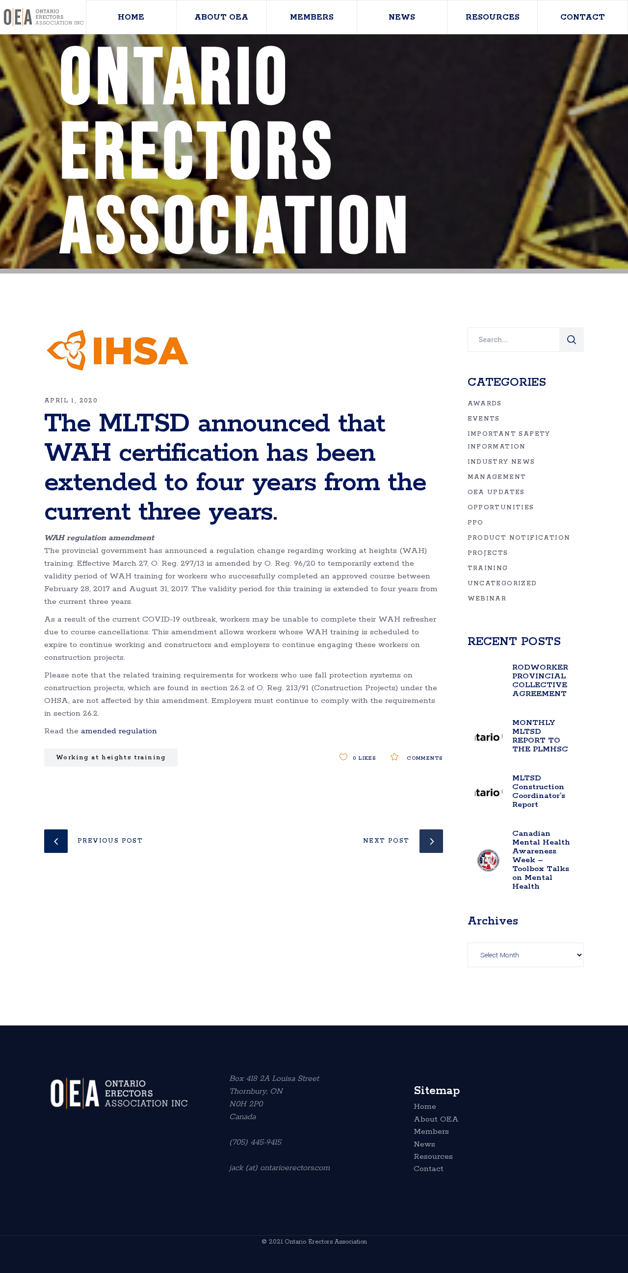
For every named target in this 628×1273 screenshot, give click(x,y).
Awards (485, 403)
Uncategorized (502, 583)
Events (484, 419)
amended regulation (119, 731)
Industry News (501, 462)
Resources (433, 1157)
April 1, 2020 (71, 400)
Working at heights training (111, 757)
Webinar (487, 598)
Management (497, 477)
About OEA (436, 1119)
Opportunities (501, 507)
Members (431, 1132)
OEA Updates (496, 492)
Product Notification (519, 538)
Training (488, 568)
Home (425, 1107)
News (424, 1144)
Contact (429, 1169)
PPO (476, 522)
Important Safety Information (509, 440)
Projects (488, 553)
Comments (423, 758)
